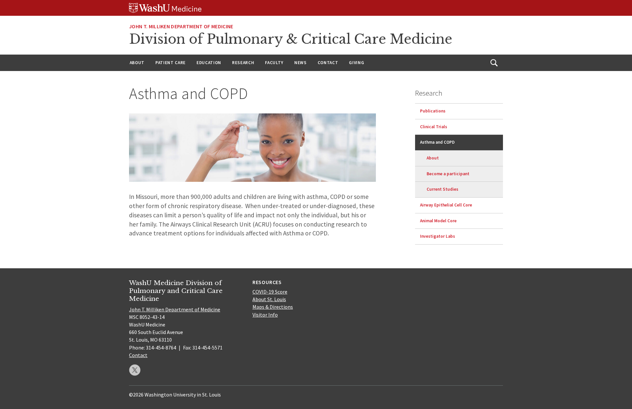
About (137, 62)
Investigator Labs (437, 236)
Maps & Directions (272, 306)
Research (243, 62)
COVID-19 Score (269, 291)
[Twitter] (135, 370)
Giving (356, 62)
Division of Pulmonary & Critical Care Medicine (290, 39)
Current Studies (442, 189)
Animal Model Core (438, 221)
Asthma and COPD (437, 142)
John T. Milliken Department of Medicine (181, 26)
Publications (432, 111)
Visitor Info (265, 314)
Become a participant (448, 174)
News (300, 62)
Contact (328, 62)
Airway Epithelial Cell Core (446, 205)
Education (209, 62)
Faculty (274, 62)
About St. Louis (269, 299)
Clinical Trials (433, 127)
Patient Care (170, 62)
